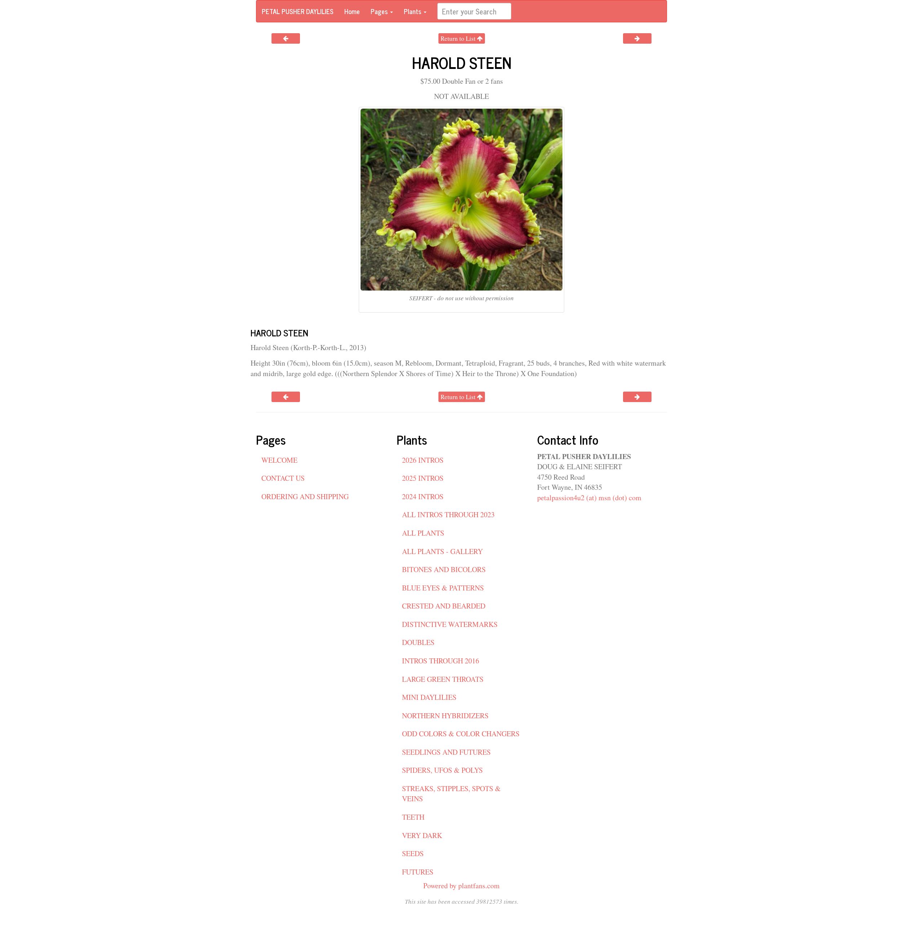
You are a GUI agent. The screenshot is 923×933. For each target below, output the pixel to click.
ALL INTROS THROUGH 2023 (448, 514)
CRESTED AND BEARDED (443, 606)
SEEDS (413, 853)
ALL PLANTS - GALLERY (442, 551)
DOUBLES (418, 642)
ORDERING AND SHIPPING (305, 496)
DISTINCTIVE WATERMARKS (450, 624)
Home (352, 11)
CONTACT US (283, 478)
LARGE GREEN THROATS (442, 679)
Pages (380, 11)
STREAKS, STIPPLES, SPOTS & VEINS (451, 794)
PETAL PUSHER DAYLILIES (298, 11)
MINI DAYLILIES (429, 697)
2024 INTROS (422, 496)
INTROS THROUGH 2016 (440, 661)
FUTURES (417, 872)
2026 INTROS (422, 460)
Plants (413, 11)
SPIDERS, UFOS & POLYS (442, 770)
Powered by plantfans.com (461, 885)
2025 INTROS (422, 478)
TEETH (413, 817)
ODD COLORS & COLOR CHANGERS (461, 733)
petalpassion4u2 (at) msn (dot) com (589, 497)
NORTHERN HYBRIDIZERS (445, 715)
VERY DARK (422, 835)
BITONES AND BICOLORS (444, 569)
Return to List (459, 38)
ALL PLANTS (423, 533)
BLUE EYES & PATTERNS (443, 588)
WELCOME (279, 460)
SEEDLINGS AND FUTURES (446, 752)
